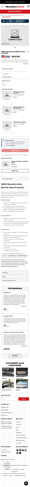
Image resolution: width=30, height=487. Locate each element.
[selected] (4, 84)
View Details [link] (14, 166)
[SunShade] (22, 383)
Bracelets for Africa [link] (20, 435)
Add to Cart (15, 150)
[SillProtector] (8, 372)
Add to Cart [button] (15, 171)
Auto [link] (5, 15)
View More (15, 355)
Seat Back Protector (22, 255)
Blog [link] (17, 430)
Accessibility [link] (14, 471)
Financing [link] (18, 424)
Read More (26, 63)
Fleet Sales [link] (18, 443)
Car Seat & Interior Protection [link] (15, 15)
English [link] (12, 459)
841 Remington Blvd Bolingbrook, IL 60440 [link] (6, 422)
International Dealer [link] (6, 452)
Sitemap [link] (5, 475)
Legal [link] (22, 469)
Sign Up (24, 399)
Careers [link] (18, 427)
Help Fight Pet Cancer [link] (21, 438)
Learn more (26, 154)
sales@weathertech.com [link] (7, 412)
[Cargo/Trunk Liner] (22, 372)
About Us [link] (18, 422)
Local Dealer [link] (4, 449)
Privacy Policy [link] (16, 469)
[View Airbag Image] (12, 266)
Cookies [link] (11, 475)
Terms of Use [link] (8, 469)
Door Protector (11, 255)
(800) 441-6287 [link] (4, 407)
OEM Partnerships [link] (20, 440)
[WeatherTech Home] (15, 6)
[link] (2, 15)
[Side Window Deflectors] (8, 383)
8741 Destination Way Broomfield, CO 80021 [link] (6, 427)
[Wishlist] (28, 52)
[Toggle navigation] (2, 7)
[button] (13, 47)
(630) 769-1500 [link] (4, 410)
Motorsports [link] (19, 432)
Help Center (4, 415)
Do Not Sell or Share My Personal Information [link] (14, 473)
